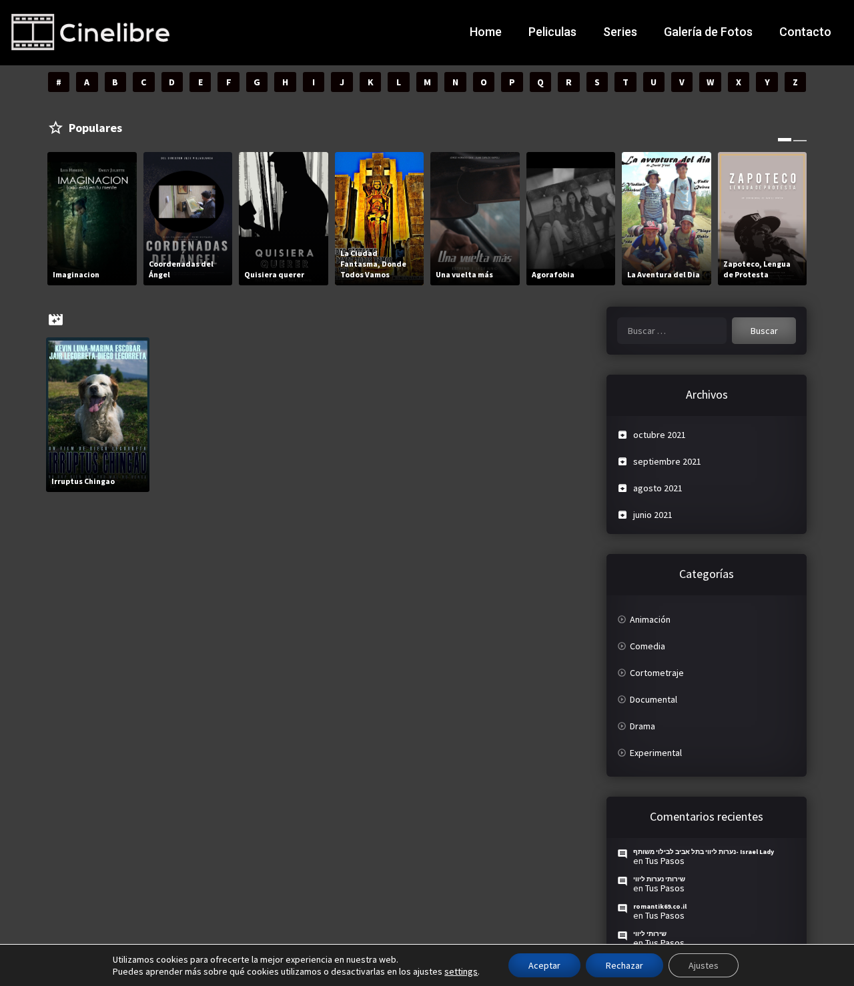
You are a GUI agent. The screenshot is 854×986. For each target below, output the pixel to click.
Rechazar (624, 965)
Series (620, 32)
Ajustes (704, 965)
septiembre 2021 (667, 461)
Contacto (805, 32)
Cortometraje (657, 673)
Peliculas (552, 32)
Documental (653, 699)
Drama (642, 726)
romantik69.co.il (660, 906)
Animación (650, 619)
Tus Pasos (665, 861)
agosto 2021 (658, 488)
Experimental (656, 753)
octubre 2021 (659, 435)
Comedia (647, 646)
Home (486, 32)
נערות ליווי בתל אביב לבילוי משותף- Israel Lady (703, 851)
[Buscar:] (672, 330)
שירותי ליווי (650, 933)
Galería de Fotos (708, 32)
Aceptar (544, 965)
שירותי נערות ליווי (659, 879)
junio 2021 (653, 515)
